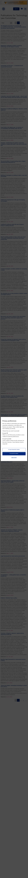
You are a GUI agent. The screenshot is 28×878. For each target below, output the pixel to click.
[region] (14, 439)
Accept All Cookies (14, 453)
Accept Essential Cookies (14, 449)
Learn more (14, 457)
